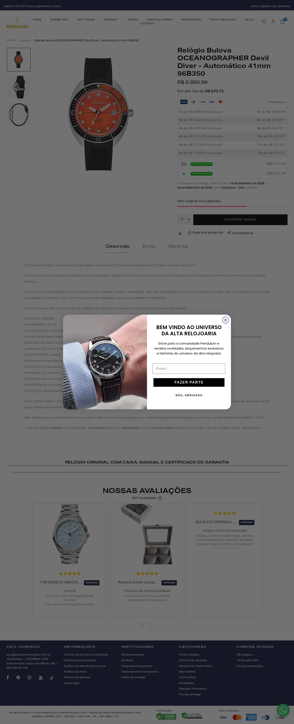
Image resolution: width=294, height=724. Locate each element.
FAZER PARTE (189, 382)
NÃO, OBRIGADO (189, 395)
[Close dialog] (225, 320)
